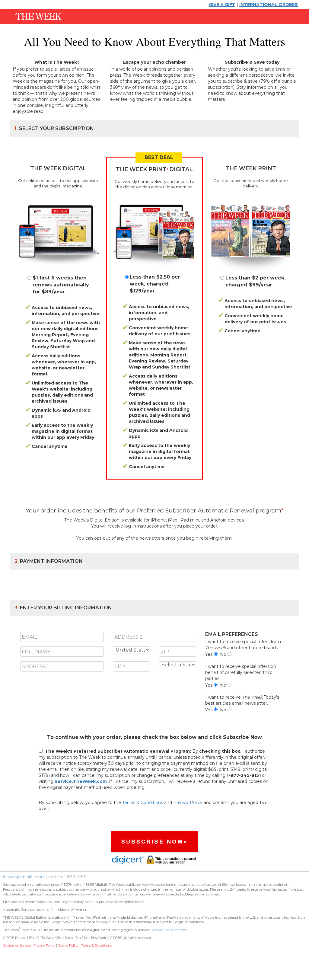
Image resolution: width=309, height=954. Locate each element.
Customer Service (17, 945)
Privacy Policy (187, 802)
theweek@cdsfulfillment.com (26, 877)
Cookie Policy (68, 945)
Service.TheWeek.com (81, 781)
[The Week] (36, 16)
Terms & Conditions (142, 802)
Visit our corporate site (169, 930)
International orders (268, 4)
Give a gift (222, 4)
